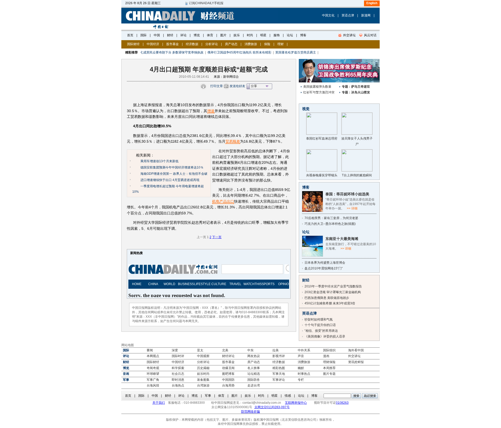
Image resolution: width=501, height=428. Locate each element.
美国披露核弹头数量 (317, 86)
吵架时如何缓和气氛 (319, 319)
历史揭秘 (203, 368)
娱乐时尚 (203, 374)
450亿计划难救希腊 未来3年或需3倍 (330, 303)
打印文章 (216, 86)
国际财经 (133, 44)
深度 (175, 350)
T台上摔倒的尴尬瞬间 (357, 175)
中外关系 (304, 350)
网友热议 (253, 356)
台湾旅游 (203, 385)
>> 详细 (352, 208)
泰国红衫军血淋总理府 (321, 138)
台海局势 (228, 385)
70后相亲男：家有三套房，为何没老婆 (331, 218)
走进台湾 (253, 385)
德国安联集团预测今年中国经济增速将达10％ (172, 167)
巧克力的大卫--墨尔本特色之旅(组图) (330, 224)
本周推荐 (329, 368)
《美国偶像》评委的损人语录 (325, 336)
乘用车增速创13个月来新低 (159, 161)
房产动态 (231, 44)
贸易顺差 (232, 141)
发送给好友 (237, 86)
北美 (225, 350)
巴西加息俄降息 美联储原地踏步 (327, 298)
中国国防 (228, 380)
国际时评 (178, 356)
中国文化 (328, 15)
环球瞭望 (153, 374)
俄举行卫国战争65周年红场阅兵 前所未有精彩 (239, 52)
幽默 (301, 368)
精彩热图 (278, 368)
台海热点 (178, 385)
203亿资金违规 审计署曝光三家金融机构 (333, 292)
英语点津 (348, 15)
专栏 (301, 380)
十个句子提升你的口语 (320, 325)
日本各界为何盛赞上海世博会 (325, 262)
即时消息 (178, 380)
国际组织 (329, 350)
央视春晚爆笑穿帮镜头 (321, 175)
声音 (301, 356)
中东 (250, 350)
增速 (210, 111)
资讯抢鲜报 (356, 362)
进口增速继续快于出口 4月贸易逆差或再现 (169, 180)
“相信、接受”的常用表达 (321, 331)
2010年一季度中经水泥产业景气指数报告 (333, 286)
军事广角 (153, 380)
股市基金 (172, 44)
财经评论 (228, 356)
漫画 (326, 356)
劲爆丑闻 (228, 368)
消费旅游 (250, 44)
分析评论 (211, 44)
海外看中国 (356, 350)
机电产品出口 (223, 201)
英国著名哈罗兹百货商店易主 (295, 52)
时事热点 (304, 374)
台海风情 (153, 385)
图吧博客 (228, 374)
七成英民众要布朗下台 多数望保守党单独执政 (172, 52)
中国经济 (153, 44)
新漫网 (366, 15)
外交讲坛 (354, 356)
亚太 (200, 350)
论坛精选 (253, 374)
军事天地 (278, 374)
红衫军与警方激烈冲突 (319, 92)
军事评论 (278, 380)
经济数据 (192, 44)
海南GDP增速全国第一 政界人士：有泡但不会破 (173, 174)
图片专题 (329, 374)
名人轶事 (253, 368)
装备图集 (203, 380)
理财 (280, 44)
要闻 (150, 350)
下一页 (217, 237)
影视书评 (278, 356)
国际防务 (253, 380)
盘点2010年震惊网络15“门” (324, 268)
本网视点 (153, 356)
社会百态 (178, 374)
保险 (267, 44)
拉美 (275, 350)
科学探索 (178, 368)
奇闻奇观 (153, 368)
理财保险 (329, 362)
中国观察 (203, 356)
